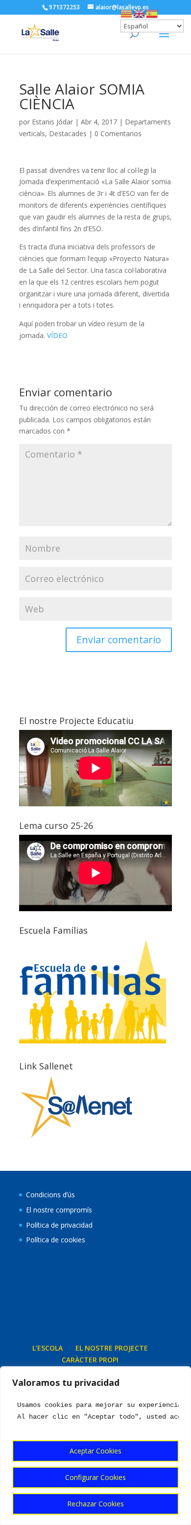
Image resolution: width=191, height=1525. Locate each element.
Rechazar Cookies (95, 1503)
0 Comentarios (118, 133)
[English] (139, 13)
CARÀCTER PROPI (90, 1359)
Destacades (68, 133)
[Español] (152, 13)
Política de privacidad (59, 1225)
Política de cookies (55, 1239)
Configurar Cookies (95, 1477)
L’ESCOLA (47, 1348)
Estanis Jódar (52, 121)
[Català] (126, 13)
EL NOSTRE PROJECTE (111, 1348)
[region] (95, 1445)
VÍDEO (56, 335)
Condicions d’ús (50, 1194)
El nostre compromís (59, 1209)
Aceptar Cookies (95, 1450)
